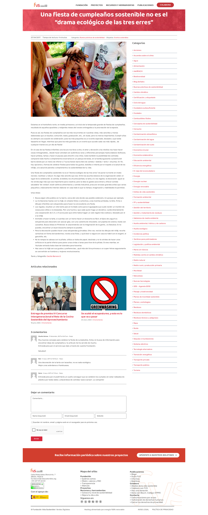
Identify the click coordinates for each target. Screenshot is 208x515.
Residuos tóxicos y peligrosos (146, 318)
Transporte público (141, 365)
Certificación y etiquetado (144, 97)
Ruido (136, 328)
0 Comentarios (47, 323)
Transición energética (143, 355)
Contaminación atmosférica (145, 134)
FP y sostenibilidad (141, 202)
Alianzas (86, 486)
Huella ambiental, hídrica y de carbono (150, 223)
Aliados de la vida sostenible (144, 486)
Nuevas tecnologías (142, 281)
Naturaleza (138, 276)
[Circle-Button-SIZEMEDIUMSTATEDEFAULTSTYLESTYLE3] (93, 501)
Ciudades (137, 113)
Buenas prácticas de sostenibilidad (92, 38)
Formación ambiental (142, 197)
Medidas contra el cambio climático (148, 255)
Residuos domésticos (142, 313)
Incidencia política (141, 234)
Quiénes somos (89, 479)
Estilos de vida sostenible (144, 192)
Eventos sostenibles (121, 38)
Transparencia (88, 483)
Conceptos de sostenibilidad (145, 124)
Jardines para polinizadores (145, 239)
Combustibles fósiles (142, 118)
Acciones (137, 50)
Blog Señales (139, 82)
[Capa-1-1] (40, 4)
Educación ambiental (142, 160)
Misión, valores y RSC (91, 481)
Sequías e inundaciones (144, 339)
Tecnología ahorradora (143, 349)
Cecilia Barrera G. (54, 256)
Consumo (137, 129)
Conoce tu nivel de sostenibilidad (97, 493)
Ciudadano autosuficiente (144, 108)
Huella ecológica (140, 229)
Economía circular (141, 150)
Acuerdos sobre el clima (144, 56)
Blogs (133, 474)
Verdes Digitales (63, 510)
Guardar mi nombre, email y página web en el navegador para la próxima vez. (65, 422)
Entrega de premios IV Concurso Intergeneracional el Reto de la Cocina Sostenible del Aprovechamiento (52, 316)
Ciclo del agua (139, 103)
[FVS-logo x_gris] (85, 501)
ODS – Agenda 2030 (142, 286)
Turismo (137, 370)
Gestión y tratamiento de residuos (148, 213)
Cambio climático (141, 92)
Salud (136, 334)
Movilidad (138, 271)
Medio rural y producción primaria (148, 265)
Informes (135, 479)
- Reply (70, 336)
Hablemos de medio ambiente (146, 218)
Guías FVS (136, 476)
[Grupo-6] (100, 501)
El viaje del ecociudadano (144, 171)
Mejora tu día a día (90, 495)
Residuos (137, 307)
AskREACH (138, 71)
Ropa (136, 323)
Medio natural (139, 260)
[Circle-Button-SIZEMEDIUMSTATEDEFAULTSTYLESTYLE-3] (96, 501)
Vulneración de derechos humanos (147, 500)
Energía (137, 176)
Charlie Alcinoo (43, 336)
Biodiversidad (139, 76)
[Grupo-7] (89, 501)
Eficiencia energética (142, 166)
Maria (40, 373)
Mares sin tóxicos (141, 250)
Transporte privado (141, 360)
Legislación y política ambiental (147, 244)
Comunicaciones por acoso (143, 497)
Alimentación (139, 66)
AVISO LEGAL (143, 510)
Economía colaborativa (143, 155)
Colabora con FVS (139, 488)
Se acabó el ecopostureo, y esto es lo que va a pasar (101, 315)
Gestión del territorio (142, 208)
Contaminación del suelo (144, 145)
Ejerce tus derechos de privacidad (147, 502)
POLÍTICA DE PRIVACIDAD (162, 510)
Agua (136, 61)
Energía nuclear (140, 181)
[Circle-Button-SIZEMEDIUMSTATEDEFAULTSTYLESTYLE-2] (81, 501)
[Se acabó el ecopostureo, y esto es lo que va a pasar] (103, 277)
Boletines (135, 481)
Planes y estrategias (142, 302)
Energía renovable (141, 187)
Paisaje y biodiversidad (143, 292)
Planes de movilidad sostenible (146, 297)
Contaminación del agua (144, 139)
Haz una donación (139, 490)
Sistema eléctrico (141, 344)
